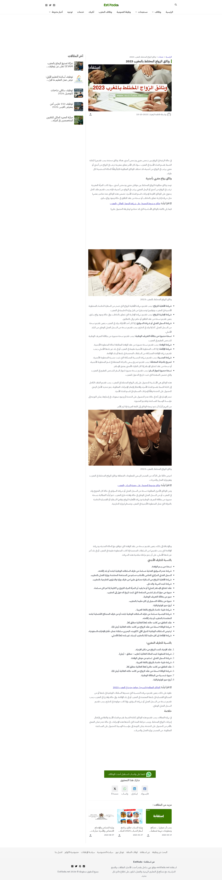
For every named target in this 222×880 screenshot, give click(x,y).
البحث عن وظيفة (159, 852)
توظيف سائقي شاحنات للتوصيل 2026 (62, 92)
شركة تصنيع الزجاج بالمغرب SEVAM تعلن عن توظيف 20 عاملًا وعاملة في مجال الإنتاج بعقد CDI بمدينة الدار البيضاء (59, 65)
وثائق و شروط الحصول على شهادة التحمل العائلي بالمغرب (135, 203)
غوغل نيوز (119, 852)
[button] (175, 5)
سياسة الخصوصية (105, 852)
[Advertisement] (111, 33)
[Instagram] (46, 5)
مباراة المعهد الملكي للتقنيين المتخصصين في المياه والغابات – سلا (59, 119)
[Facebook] (54, 5)
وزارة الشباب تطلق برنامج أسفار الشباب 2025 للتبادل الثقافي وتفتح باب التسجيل (130, 829)
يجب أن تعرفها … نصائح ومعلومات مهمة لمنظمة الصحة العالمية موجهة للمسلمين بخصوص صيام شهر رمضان (160, 829)
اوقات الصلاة (132, 852)
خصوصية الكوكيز (72, 852)
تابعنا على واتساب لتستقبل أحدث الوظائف (127, 774)
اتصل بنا (58, 852)
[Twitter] (50, 5)
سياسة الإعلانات (88, 852)
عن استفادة (145, 852)
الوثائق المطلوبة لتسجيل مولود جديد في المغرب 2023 (137, 687)
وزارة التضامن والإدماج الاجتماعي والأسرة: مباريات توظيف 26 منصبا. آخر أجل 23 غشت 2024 (102, 829)
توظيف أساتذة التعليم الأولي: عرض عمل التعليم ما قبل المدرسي (59, 78)
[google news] (80, 866)
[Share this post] (90, 114)
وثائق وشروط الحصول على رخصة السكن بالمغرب (139, 485)
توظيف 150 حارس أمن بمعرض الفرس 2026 (61, 105)
